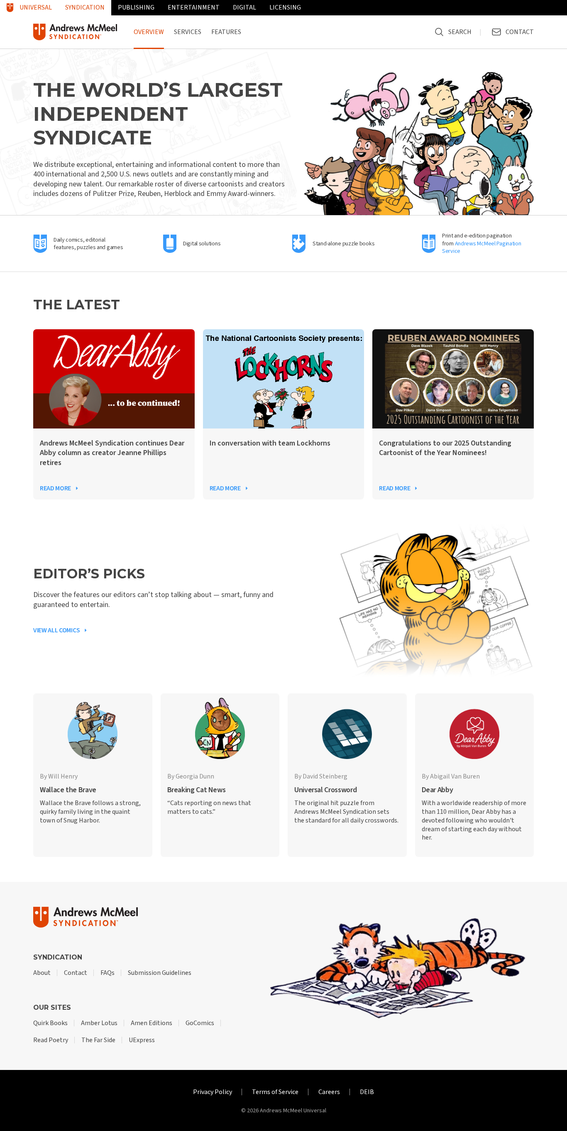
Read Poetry (50, 1040)
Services (187, 32)
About (42, 972)
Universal (36, 7)
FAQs (107, 972)
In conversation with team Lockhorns (270, 443)
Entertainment (194, 7)
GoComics (200, 1023)
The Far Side (98, 1040)
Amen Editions (151, 1023)
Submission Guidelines (159, 972)
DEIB (367, 1092)
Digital (244, 7)
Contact (75, 972)
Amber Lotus (99, 1023)
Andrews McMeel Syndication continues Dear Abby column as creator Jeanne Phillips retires (112, 453)
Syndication (85, 7)
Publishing (136, 7)
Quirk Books (50, 1023)
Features (226, 32)
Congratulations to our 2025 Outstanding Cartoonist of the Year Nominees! (445, 448)
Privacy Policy (212, 1092)
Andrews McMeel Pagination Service (481, 247)
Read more (55, 488)
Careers (329, 1092)
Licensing (285, 7)
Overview (149, 32)
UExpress (142, 1040)
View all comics (56, 630)
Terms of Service (275, 1092)
